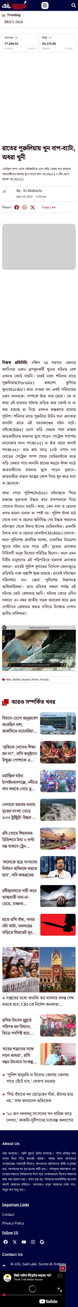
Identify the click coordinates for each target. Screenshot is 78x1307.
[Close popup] (63, 1268)
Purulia (44, 679)
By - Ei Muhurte (29, 191)
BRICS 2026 (13, 22)
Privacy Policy (13, 1223)
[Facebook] (5, 1242)
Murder (26, 679)
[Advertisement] (39, 101)
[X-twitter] (14, 1242)
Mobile (17, 679)
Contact (8, 1214)
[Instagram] (32, 1242)
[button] (45, 5)
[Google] (42, 1242)
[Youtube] (23, 1242)
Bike (8, 679)
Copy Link (49, 206)
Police (35, 679)
